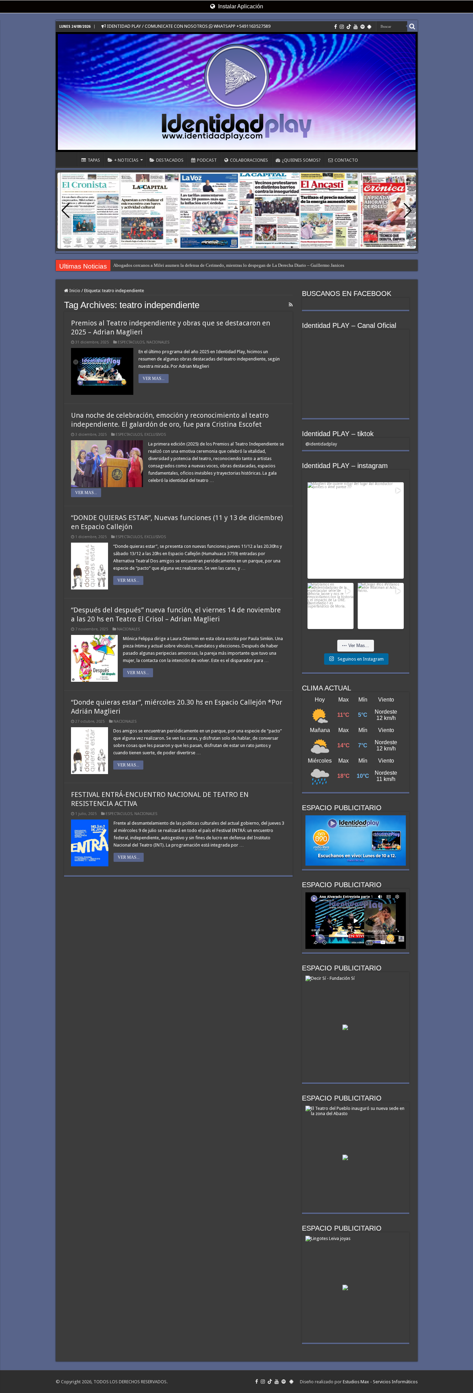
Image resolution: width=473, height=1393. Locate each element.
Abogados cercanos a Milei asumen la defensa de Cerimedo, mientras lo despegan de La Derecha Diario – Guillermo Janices (228, 265)
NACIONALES (157, 342)
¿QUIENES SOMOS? (301, 160)
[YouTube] (355, 27)
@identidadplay (321, 444)
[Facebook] (335, 27)
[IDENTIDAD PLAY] (237, 92)
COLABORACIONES (249, 160)
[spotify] (362, 27)
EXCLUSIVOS (155, 434)
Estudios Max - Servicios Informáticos (380, 1381)
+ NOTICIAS (126, 160)
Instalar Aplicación (240, 6)
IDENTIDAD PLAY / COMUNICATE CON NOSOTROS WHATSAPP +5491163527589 (188, 26)
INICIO (68, 159)
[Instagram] (342, 27)
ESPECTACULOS (131, 342)
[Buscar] (412, 26)
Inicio (74, 290)
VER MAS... (153, 378)
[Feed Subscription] (291, 304)
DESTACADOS (170, 160)
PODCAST (207, 160)
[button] (407, 210)
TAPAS (94, 160)
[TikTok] (348, 27)
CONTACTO (346, 160)
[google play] (369, 27)
